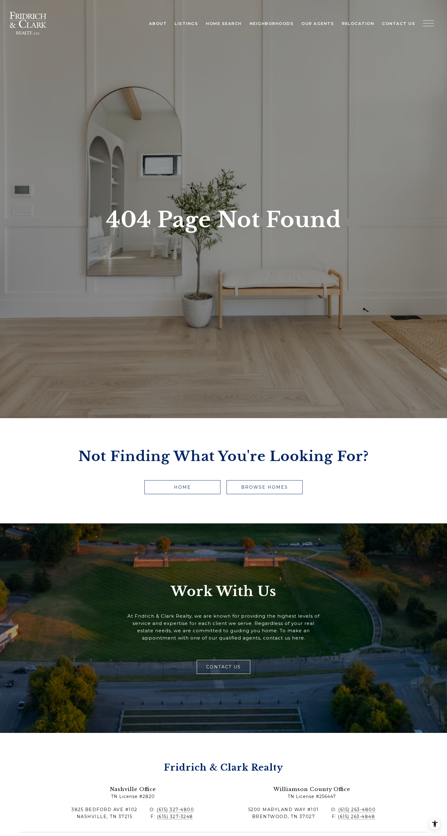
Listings (186, 23)
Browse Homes (264, 487)
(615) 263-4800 (357, 809)
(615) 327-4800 (175, 809)
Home (182, 487)
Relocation (358, 23)
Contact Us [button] (223, 667)
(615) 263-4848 (356, 816)
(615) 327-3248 (175, 816)
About (158, 23)
